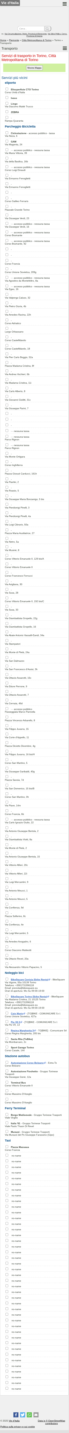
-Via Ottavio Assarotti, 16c (18, 676)
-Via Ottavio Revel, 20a (16, 957)
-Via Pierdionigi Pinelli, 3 (17, 506)
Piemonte (14, 40)
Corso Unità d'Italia (22, 91)
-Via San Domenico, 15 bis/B (19, 787)
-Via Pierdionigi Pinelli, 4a (18, 515)
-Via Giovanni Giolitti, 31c (18, 398)
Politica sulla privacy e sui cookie (17, 1426)
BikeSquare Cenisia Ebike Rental (29, 979)
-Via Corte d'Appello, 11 (17, 736)
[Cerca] (48, 28)
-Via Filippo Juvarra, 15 (17, 727)
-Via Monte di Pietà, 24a (17, 651)
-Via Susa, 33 (11, 608)
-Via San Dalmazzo (14, 659)
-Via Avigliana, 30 (13, 583)
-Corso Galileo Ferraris (16, 200)
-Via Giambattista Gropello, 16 (20, 625)
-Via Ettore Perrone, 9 (16, 685)
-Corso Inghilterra (14, 463)
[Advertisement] (34, 16)
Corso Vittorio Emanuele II (19, 1084)
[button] (15, 1414)
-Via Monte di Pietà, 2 (16, 846)
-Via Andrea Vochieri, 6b (17, 373)
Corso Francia (17, 1148)
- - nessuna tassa (20, 431)
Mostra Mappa (34, 68)
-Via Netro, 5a (12, 540)
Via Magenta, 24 (13, 143)
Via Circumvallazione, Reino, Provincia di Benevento (26, 34)
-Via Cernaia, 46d (14, 702)
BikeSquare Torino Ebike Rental (29, 996)
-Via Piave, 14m (13, 804)
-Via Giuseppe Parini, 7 (16, 407)
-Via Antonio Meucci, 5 (16, 898)
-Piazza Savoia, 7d (14, 778)
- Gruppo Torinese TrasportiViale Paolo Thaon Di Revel (27, 1125)
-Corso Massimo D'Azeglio (18, 1092)
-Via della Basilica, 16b (16, 160)
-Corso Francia (12, 262)
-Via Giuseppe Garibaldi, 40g (20, 770)
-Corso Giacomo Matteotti (18, 948)
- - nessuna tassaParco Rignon (17, 438)
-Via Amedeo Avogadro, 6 (18, 940)
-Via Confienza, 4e (14, 923)
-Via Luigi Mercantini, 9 (16, 880)
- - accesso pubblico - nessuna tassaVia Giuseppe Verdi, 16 (27, 225)
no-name (16, 1155)
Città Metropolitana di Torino (37, 40)
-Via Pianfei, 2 (12, 481)
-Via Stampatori (12, 642)
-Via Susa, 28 (11, 591)
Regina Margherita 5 (22, 1030)
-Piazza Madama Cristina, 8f (19, 364)
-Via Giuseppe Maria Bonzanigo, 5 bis (24, 498)
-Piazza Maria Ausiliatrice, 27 (19, 532)
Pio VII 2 (15, 1022)
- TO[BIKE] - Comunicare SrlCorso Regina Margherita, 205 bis (36, 1032)
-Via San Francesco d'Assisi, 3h (21, 668)
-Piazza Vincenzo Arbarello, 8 (20, 719)
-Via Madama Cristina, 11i (18, 381)
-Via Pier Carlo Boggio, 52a (19, 356)
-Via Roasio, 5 (12, 489)
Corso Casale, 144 (19, 1049)
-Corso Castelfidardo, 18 (17, 347)
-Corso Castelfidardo (15, 339)
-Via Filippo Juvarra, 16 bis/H (20, 753)
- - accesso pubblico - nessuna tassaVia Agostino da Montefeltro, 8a (27, 279)
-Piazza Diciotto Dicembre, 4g (20, 744)
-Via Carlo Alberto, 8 (15, 390)
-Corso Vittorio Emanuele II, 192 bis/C (24, 600)
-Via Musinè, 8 (12, 549)
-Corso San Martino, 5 (16, 761)
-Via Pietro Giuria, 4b (15, 305)
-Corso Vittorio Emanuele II (19, 566)
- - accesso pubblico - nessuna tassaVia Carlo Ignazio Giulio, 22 (27, 821)
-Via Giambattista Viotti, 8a (18, 838)
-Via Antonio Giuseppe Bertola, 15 (22, 855)
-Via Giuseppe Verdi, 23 (17, 217)
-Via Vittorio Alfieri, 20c (16, 863)
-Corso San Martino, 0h (17, 795)
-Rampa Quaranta (14, 119)
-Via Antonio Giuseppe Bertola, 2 (22, 829)
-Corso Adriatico (13, 322)
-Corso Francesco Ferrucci (18, 574)
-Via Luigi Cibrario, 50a (16, 523)
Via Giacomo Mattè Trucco (19, 105)
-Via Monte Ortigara (15, 455)
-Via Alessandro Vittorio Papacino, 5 (23, 965)
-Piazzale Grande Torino (17, 208)
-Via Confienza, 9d (14, 906)
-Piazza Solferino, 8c (15, 914)
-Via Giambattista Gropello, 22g (21, 617)
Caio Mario (17, 1013)
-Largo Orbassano (14, 330)
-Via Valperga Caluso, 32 (17, 296)
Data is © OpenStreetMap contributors (51, 1422)
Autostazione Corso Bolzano (27, 1062)
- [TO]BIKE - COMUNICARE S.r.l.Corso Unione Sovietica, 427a (33, 1015)
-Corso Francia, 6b (14, 812)
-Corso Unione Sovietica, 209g (20, 270)
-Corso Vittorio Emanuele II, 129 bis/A (24, 557)
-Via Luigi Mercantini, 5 (16, 931)
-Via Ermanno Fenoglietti (17, 177)
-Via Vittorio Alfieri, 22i (16, 872)
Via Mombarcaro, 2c (19, 1040)
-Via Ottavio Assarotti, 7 (17, 693)
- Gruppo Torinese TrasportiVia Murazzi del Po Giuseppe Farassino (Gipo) (29, 1133)
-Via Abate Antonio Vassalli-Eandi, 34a (24, 634)
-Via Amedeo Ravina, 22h (18, 313)
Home (3, 40)
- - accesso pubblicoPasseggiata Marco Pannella (20, 710)
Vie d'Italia (14, 1420)
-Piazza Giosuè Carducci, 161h (21, 472)
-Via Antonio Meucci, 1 (16, 889)
